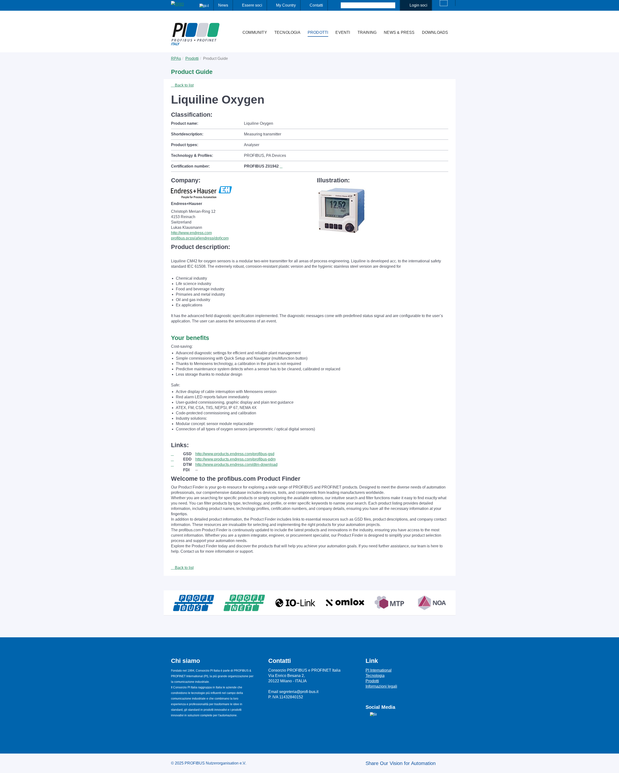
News (223, 5)
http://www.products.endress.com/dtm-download (236, 464)
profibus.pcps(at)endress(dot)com (200, 238)
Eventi (342, 32)
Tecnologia (287, 32)
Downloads (435, 32)
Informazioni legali (381, 686)
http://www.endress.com (191, 233)
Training (367, 32)
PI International (379, 670)
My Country (286, 5)
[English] (443, 3)
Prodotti (318, 32)
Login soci (418, 5)
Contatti (316, 5)
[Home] (234, 23)
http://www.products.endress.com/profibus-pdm (235, 459)
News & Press (399, 32)
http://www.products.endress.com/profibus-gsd (234, 454)
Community (254, 32)
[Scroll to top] (612, 765)
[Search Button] (336, 5)
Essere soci (252, 5)
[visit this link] (177, 454)
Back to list (184, 85)
